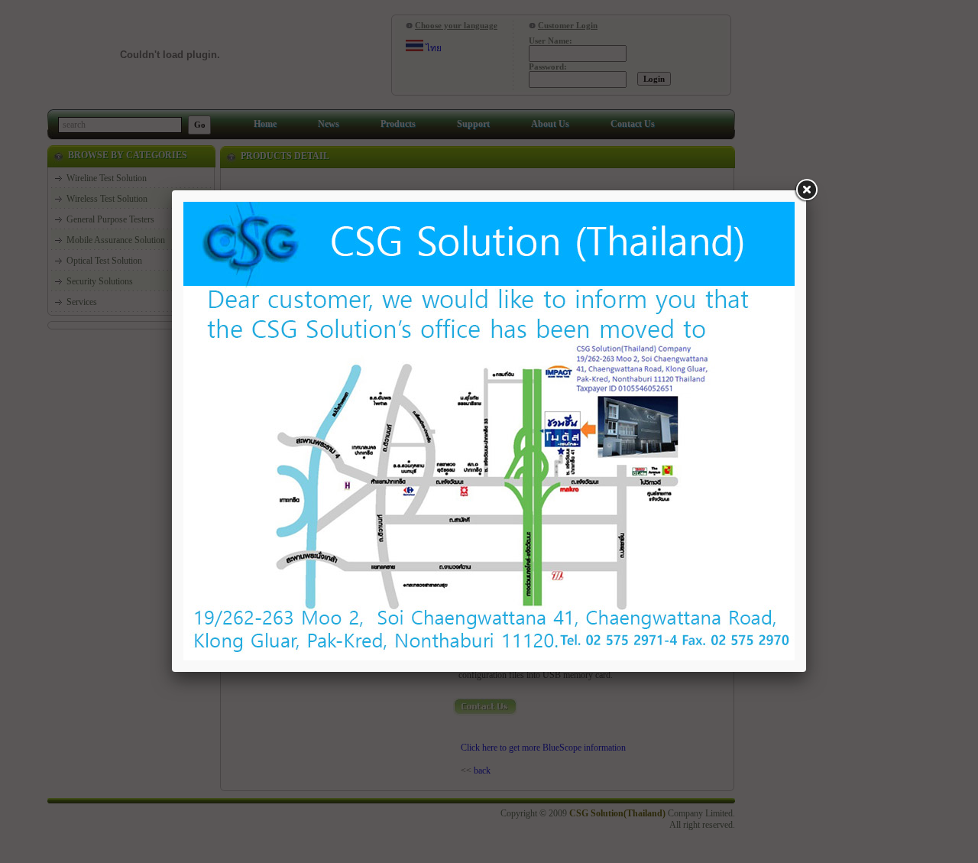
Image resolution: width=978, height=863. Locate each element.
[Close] (806, 190)
